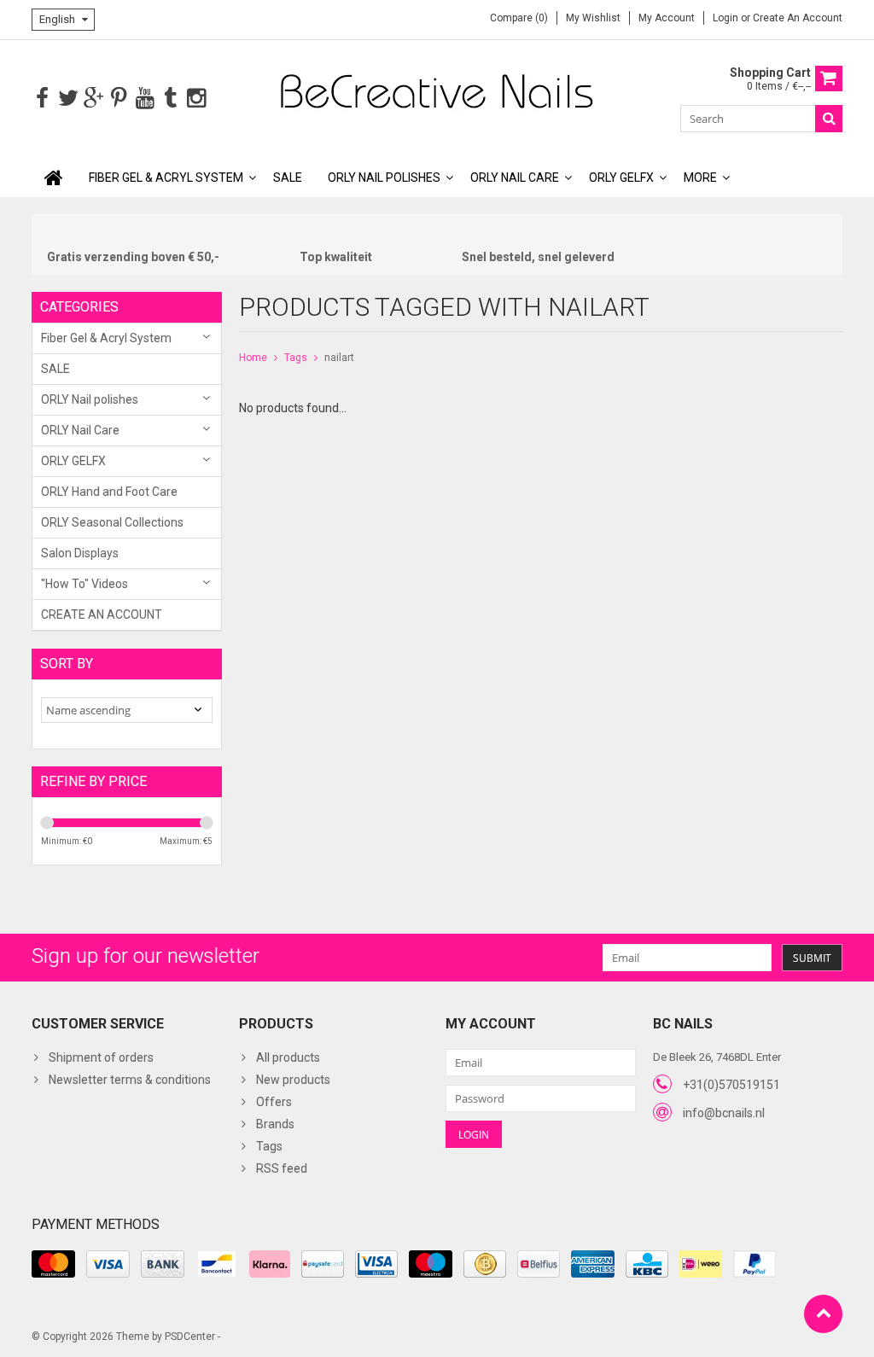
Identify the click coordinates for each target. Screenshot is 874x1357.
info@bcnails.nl (724, 1113)
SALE (287, 177)
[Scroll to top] (823, 1314)
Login (727, 18)
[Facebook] (42, 98)
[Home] (54, 177)
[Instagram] (196, 98)
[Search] (828, 118)
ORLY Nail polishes (384, 177)
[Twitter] (68, 98)
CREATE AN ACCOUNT (101, 614)
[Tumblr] (170, 98)
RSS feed (281, 1168)
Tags (295, 358)
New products (293, 1079)
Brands (275, 1124)
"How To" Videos (84, 584)
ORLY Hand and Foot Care (109, 491)
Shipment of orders (101, 1057)
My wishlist (593, 18)
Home (253, 358)
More (700, 177)
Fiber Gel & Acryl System (166, 177)
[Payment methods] (53, 1264)
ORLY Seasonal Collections (112, 522)
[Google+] (93, 98)
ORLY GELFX (621, 177)
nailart (339, 358)
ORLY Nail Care (514, 177)
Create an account (797, 18)
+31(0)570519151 (731, 1085)
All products (288, 1057)
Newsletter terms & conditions (130, 1079)
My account (666, 18)
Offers (274, 1102)
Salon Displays (80, 553)
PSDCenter (190, 1336)
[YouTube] (144, 98)
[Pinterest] (119, 98)
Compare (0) (519, 18)
